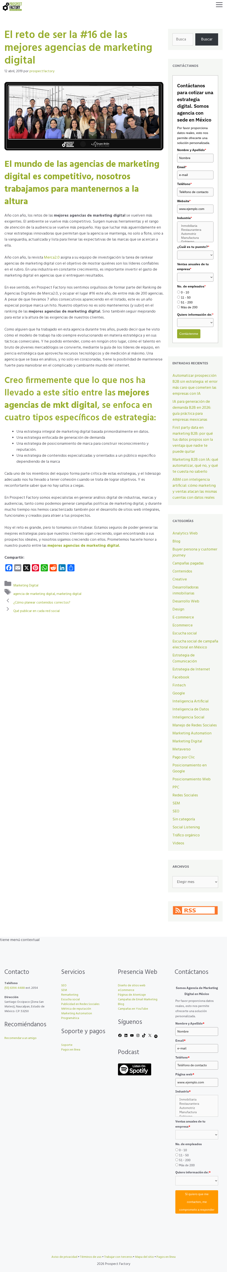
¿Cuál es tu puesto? (193, 247)
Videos (178, 843)
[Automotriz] (195, 234)
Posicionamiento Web (191, 779)
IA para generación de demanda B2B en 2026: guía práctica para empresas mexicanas (191, 411)
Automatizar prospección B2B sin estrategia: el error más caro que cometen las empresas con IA (194, 385)
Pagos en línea (70, 1049)
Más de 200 (189, 307)
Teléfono (184, 184)
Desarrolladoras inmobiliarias (185, 590)
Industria (184, 218)
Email (181, 167)
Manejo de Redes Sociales (194, 725)
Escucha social (184, 633)
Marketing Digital (25, 585)
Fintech (179, 685)
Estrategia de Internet (191, 669)
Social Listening (186, 827)
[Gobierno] (195, 242)
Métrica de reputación (76, 1008)
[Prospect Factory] (12, 6)
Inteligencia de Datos (190, 709)
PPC (175, 787)
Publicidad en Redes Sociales (80, 1004)
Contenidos (182, 571)
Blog (176, 541)
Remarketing (69, 994)
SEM (176, 803)
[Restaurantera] (195, 230)
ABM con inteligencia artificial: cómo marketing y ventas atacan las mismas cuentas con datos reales (194, 489)
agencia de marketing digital (34, 594)
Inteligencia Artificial (190, 701)
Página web (184, 1074)
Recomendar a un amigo (20, 1038)
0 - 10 (185, 292)
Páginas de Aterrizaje (132, 994)
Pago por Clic (183, 757)
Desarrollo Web (185, 601)
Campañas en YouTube (133, 1008)
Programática (70, 1018)
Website (183, 201)
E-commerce (183, 617)
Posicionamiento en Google (189, 768)
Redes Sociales (185, 795)
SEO (175, 811)
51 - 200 (187, 302)
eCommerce (126, 990)
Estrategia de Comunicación (184, 658)
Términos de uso (91, 1257)
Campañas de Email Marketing (137, 999)
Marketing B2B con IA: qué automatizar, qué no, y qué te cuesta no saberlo (195, 466)
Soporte (66, 1045)
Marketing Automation (191, 733)
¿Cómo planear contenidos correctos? (41, 602)
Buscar (206, 39)
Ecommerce (182, 625)
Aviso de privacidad (64, 1257)
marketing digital (69, 594)
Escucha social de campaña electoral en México (195, 644)
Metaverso (181, 749)
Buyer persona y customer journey (194, 552)
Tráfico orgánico (186, 835)
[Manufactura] (195, 238)
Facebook (180, 677)
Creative (179, 579)
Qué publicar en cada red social (36, 611)
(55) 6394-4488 (14, 988)
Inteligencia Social (188, 717)
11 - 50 (186, 297)
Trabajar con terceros (118, 1257)
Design (178, 609)
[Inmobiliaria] (195, 226)
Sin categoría (183, 819)
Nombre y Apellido (191, 150)
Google (178, 693)
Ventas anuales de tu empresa (193, 266)
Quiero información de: (195, 314)
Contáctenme (188, 333)
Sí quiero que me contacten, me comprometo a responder (196, 1202)
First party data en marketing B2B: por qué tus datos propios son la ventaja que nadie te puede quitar (192, 440)
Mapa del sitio (144, 1257)
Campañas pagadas (188, 563)
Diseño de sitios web (131, 985)
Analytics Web (185, 533)
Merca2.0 (52, 257)
